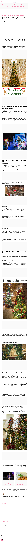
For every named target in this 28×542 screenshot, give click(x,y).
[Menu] (1, 2)
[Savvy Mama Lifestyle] (14, 1)
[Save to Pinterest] (2, 540)
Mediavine (17, 533)
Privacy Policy (5, 521)
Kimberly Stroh (16, 12)
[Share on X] (1, 537)
